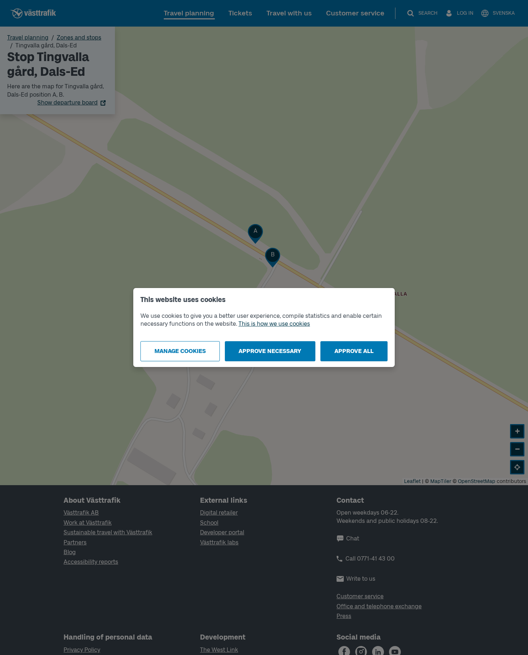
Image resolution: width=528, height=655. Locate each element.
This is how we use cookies (274, 323)
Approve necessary (269, 351)
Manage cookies (180, 351)
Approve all (354, 351)
